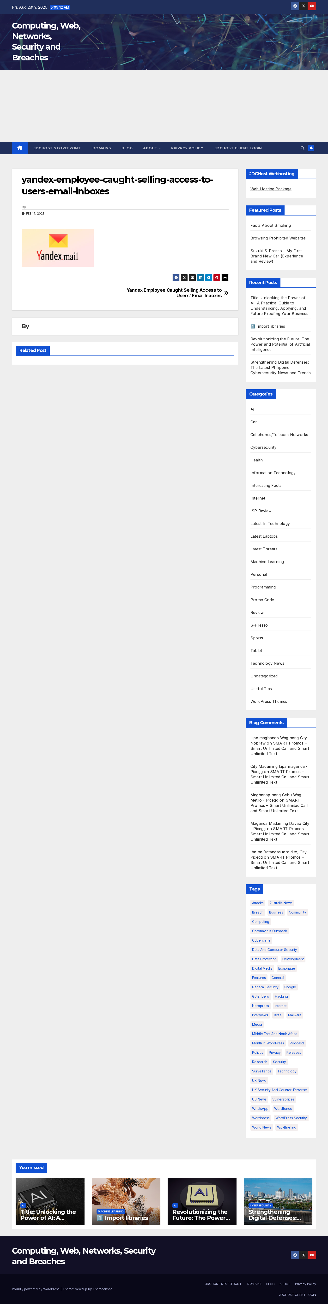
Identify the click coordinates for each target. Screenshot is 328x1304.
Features (259, 978)
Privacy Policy (187, 148)
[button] (302, 148)
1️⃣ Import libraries (267, 326)
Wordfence (283, 1108)
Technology (287, 1071)
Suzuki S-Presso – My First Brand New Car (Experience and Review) (276, 256)
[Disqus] (125, 430)
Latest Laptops (264, 536)
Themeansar (102, 1289)
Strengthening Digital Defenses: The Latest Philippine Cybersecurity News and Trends (280, 367)
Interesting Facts (265, 485)
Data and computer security (274, 950)
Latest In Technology (270, 523)
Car (253, 421)
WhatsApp (260, 1108)
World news (261, 1127)
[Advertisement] (164, 106)
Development (293, 959)
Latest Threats (263, 549)
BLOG (127, 148)
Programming (263, 587)
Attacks (258, 903)
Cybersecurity (263, 447)
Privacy (275, 1052)
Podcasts (297, 1043)
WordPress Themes (268, 701)
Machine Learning (267, 561)
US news (259, 1099)
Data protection (264, 959)
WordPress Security (291, 1118)
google (290, 987)
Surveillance (262, 1071)
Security (279, 1062)
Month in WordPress (268, 1043)
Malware (295, 1015)
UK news (259, 1080)
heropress (260, 1006)
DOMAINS (101, 148)
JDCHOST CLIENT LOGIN (238, 148)
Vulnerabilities (283, 1099)
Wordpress (261, 1118)
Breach (257, 912)
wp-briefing (286, 1127)
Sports (256, 637)
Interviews (260, 1015)
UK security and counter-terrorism (280, 1090)
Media (257, 1024)
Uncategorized (264, 676)
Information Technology (273, 472)
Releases (293, 1052)
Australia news (280, 903)
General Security (265, 987)
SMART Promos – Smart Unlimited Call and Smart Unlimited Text (279, 748)
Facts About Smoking (270, 225)
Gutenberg (260, 996)
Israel (278, 1015)
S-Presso (259, 625)
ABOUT (150, 148)
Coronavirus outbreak (269, 931)
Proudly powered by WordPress (36, 1289)
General (278, 978)
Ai (252, 409)
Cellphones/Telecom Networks (279, 434)
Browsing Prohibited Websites (278, 238)
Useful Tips (261, 688)
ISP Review (261, 510)
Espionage (286, 968)
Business (276, 912)
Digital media (262, 968)
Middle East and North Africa (274, 1034)
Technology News (267, 663)
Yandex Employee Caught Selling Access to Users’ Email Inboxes (174, 292)
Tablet (256, 650)
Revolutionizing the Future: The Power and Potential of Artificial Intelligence (280, 344)
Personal (258, 574)
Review (257, 612)
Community (297, 912)
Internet (257, 498)
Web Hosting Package (271, 188)
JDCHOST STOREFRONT (57, 148)
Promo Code (262, 599)
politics (257, 1052)
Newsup (81, 1289)
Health (256, 460)
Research (259, 1062)
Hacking (281, 996)
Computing (260, 922)
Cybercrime (261, 940)
